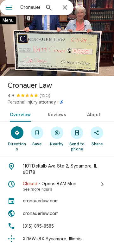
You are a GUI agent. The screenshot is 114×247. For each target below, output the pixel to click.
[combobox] (30, 7)
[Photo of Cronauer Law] (57, 38)
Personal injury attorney (32, 102)
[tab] (19, 114)
